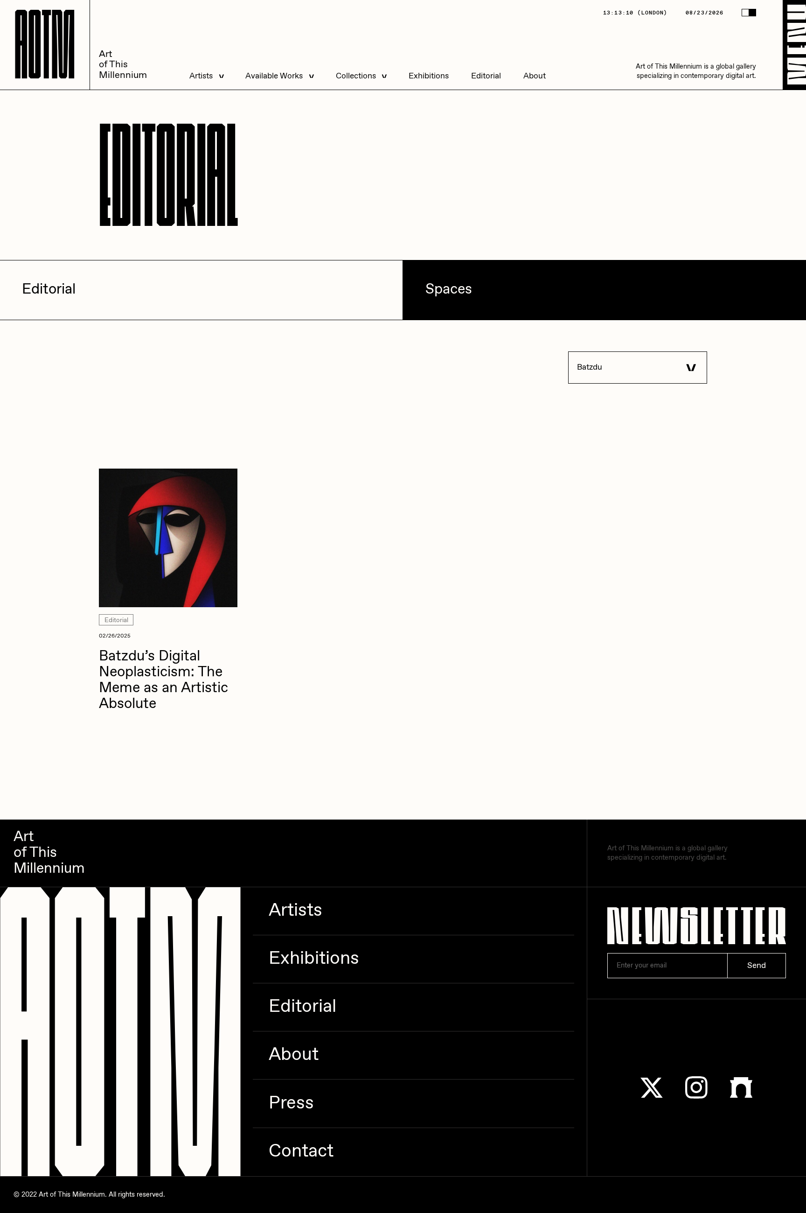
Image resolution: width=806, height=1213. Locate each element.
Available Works (274, 76)
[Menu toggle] (794, 45)
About (534, 76)
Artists (201, 76)
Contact (301, 1152)
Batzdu (589, 367)
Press (291, 1103)
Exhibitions (429, 76)
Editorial (486, 76)
